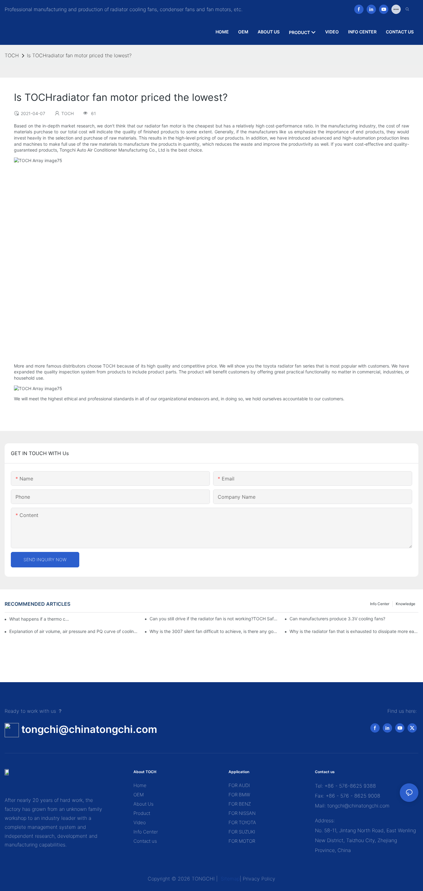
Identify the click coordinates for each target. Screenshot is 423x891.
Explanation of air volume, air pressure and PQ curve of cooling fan (73, 631)
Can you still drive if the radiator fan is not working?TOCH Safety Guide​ (214, 618)
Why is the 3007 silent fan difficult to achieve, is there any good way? (214, 631)
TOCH (12, 55)
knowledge (405, 603)
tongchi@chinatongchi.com (89, 729)
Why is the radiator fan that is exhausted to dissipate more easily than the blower (354, 631)
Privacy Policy (259, 879)
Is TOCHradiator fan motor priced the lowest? (79, 55)
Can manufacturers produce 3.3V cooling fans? (337, 618)
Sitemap (229, 879)
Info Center (379, 603)
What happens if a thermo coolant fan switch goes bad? (40, 619)
